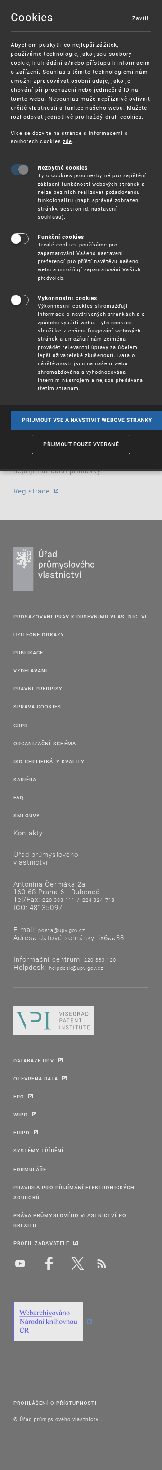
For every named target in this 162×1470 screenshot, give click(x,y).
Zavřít (140, 18)
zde (67, 141)
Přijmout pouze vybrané (81, 444)
